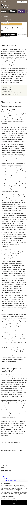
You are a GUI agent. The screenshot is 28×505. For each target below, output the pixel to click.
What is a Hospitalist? (6, 89)
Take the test (22, 1)
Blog (4, 474)
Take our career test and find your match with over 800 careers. (13, 29)
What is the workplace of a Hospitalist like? (11, 93)
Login (4, 476)
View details (4, 7)
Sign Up (5, 478)
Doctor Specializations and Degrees (10, 94)
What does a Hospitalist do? (8, 91)
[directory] (14, 90)
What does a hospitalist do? (10, 19)
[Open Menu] (9, 2)
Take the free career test (9, 34)
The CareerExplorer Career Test (11, 480)
